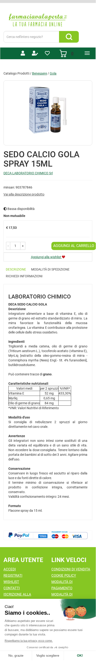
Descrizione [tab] (16, 269)
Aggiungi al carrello (73, 246)
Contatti (11, 588)
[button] (8, 246)
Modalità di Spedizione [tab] (50, 269)
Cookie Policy (63, 575)
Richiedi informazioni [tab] (24, 276)
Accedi (9, 569)
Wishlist (11, 582)
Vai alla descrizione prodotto (23, 194)
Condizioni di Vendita (70, 569)
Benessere (39, 73)
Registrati (12, 575)
